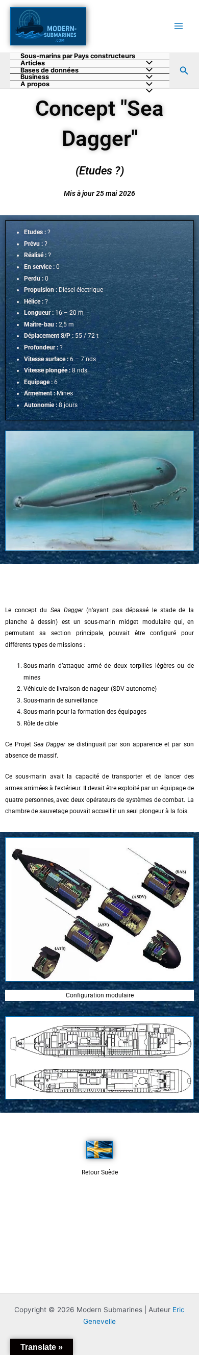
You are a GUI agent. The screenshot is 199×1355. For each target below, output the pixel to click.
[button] (184, 70)
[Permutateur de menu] (147, 91)
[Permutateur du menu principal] (178, 26)
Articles (32, 63)
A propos (34, 84)
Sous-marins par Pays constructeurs (77, 56)
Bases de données (49, 70)
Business (34, 77)
